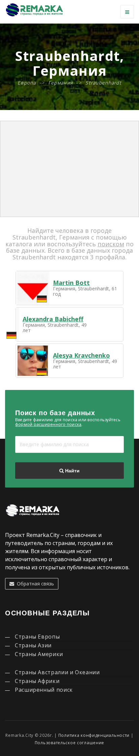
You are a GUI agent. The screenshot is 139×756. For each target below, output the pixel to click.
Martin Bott (71, 283)
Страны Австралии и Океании (57, 672)
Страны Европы (37, 636)
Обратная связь (34, 583)
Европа (27, 82)
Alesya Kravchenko (81, 355)
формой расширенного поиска (48, 424)
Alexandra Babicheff (53, 319)
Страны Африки (37, 681)
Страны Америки (39, 654)
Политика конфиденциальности (94, 735)
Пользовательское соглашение (69, 743)
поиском (111, 244)
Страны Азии (33, 645)
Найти (72, 470)
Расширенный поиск (44, 689)
